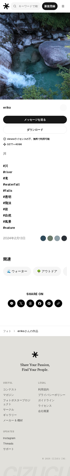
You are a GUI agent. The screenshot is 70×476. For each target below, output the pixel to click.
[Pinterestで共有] (49, 303)
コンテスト (10, 389)
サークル (8, 409)
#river (7, 172)
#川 (5, 166)
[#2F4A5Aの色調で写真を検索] (43, 238)
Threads (8, 443)
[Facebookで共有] (40, 303)
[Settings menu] (63, 6)
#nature (9, 228)
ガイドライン (46, 400)
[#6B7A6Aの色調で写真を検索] (50, 238)
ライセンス (45, 405)
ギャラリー (10, 415)
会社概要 (43, 411)
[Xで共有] (21, 303)
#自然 (7, 215)
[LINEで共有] (12, 303)
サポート (8, 449)
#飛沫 (7, 203)
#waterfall (11, 184)
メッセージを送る (35, 119)
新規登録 (49, 6)
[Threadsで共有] (30, 303)
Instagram (9, 438)
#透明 (7, 197)
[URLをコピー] (58, 303)
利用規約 (43, 389)
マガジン (8, 395)
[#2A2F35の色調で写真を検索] (64, 238)
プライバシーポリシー (51, 395)
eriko (7, 108)
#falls (7, 191)
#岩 (5, 209)
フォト (7, 331)
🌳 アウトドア (47, 271)
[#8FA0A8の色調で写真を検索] (57, 238)
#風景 (7, 222)
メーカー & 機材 (13, 420)
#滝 (5, 178)
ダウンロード (35, 129)
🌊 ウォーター (17, 271)
